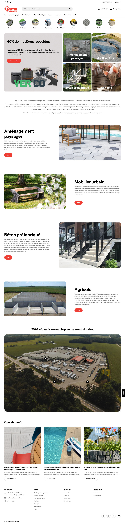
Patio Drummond (14, 521)
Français (116, 2)
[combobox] (47, 9)
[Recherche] (70, 9)
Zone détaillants (107, 2)
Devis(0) (123, 393)
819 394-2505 (10, 501)
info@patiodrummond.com (14, 498)
